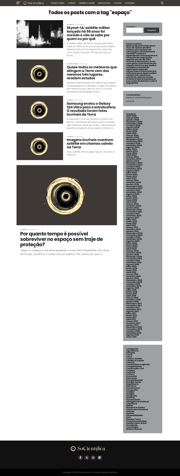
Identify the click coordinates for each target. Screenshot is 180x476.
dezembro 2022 (134, 186)
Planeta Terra (57, 3)
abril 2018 (131, 295)
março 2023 (132, 180)
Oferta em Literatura (137, 409)
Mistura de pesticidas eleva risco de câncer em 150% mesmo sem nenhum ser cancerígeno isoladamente (140, 48)
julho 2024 (131, 149)
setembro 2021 (133, 215)
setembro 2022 (134, 192)
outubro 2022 (133, 190)
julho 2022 (131, 196)
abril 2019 (131, 272)
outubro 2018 (133, 284)
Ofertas (130, 411)
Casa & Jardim (134, 358)
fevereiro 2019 (133, 276)
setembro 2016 (133, 333)
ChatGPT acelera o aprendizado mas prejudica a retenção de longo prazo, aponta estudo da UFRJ (141, 56)
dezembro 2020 (134, 233)
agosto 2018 (132, 288)
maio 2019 (131, 270)
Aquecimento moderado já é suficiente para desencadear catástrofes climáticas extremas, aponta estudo (141, 74)
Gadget (130, 391)
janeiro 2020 (132, 254)
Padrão (130, 413)
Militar (129, 405)
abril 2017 (131, 319)
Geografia (131, 395)
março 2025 (132, 135)
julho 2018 (131, 290)
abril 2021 (131, 225)
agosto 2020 (132, 241)
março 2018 (132, 297)
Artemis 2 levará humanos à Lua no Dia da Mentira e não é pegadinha (141, 81)
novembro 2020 (134, 235)
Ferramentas (133, 388)
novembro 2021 (134, 211)
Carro (129, 354)
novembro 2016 (134, 329)
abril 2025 (131, 133)
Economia (130, 3)
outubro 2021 (133, 213)
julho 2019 (131, 266)
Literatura (131, 403)
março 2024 (132, 157)
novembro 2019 (134, 258)
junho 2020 (132, 245)
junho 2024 (132, 151)
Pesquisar (130, 26)
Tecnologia (132, 427)
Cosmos (71, 3)
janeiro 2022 (132, 207)
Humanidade (133, 399)
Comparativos (134, 366)
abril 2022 (131, 202)
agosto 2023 (132, 170)
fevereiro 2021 (133, 229)
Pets (128, 417)
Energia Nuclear (134, 380)
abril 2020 (131, 248)
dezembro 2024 (134, 139)
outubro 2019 (133, 260)
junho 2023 (132, 174)
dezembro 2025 (134, 121)
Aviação (130, 352)
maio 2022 (131, 200)
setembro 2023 (134, 168)
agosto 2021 (132, 217)
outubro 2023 (133, 166)
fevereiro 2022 (133, 205)
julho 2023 (131, 172)
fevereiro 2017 (133, 323)
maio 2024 (131, 153)
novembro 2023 (134, 164)
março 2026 (132, 117)
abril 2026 (131, 116)
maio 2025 (131, 131)
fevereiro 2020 (133, 252)
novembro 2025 (134, 123)
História (130, 397)
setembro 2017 (133, 309)
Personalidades (134, 415)
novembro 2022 (134, 188)
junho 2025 (132, 129)
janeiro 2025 (132, 137)
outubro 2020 (133, 237)
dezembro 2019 (134, 256)
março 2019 (132, 274)
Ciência (130, 362)
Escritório (131, 386)
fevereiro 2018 (133, 299)
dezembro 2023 (134, 162)
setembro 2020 (134, 239)
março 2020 (132, 250)
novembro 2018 (134, 282)
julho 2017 (131, 313)
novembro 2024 (134, 141)
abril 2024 (131, 155)
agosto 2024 (132, 147)
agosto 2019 (132, 264)
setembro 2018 (133, 286)
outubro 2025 (133, 125)
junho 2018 (131, 291)
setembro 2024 (134, 145)
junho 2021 (131, 221)
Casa (129, 356)
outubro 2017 (133, 307)
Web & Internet (134, 429)
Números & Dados (135, 407)
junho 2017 (131, 315)
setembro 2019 (133, 262)
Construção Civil (135, 368)
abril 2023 (131, 178)
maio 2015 (131, 336)
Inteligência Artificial (137, 401)
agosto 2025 (132, 127)
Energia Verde (133, 382)
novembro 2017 (134, 305)
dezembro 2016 (134, 327)
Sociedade (132, 425)
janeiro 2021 (132, 231)
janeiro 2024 (132, 160)
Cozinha (130, 372)
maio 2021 (131, 223)
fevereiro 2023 (133, 182)
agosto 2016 (132, 335)
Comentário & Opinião (138, 364)
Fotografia (132, 389)
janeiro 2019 (132, 278)
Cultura (118, 3)
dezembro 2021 (134, 209)
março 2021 (132, 227)
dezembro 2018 (134, 280)
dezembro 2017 (134, 303)
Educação (131, 378)
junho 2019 (131, 268)
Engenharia (132, 384)
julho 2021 (131, 219)
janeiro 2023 (132, 184)
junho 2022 (132, 198)
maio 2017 (131, 317)
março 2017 (132, 321)
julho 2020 (131, 243)
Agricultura (104, 3)
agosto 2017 (132, 311)
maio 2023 (131, 176)
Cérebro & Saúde (87, 3)
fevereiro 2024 (133, 159)
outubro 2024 (133, 143)
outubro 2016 (133, 331)
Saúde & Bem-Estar (136, 423)
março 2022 (132, 203)
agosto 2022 (132, 194)
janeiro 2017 (132, 325)
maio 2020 (131, 247)
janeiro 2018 (132, 301)
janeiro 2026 (132, 119)
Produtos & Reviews (136, 421)
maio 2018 (131, 293)
